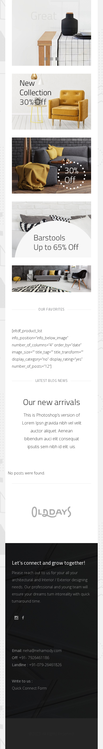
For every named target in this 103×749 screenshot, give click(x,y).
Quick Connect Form (29, 688)
